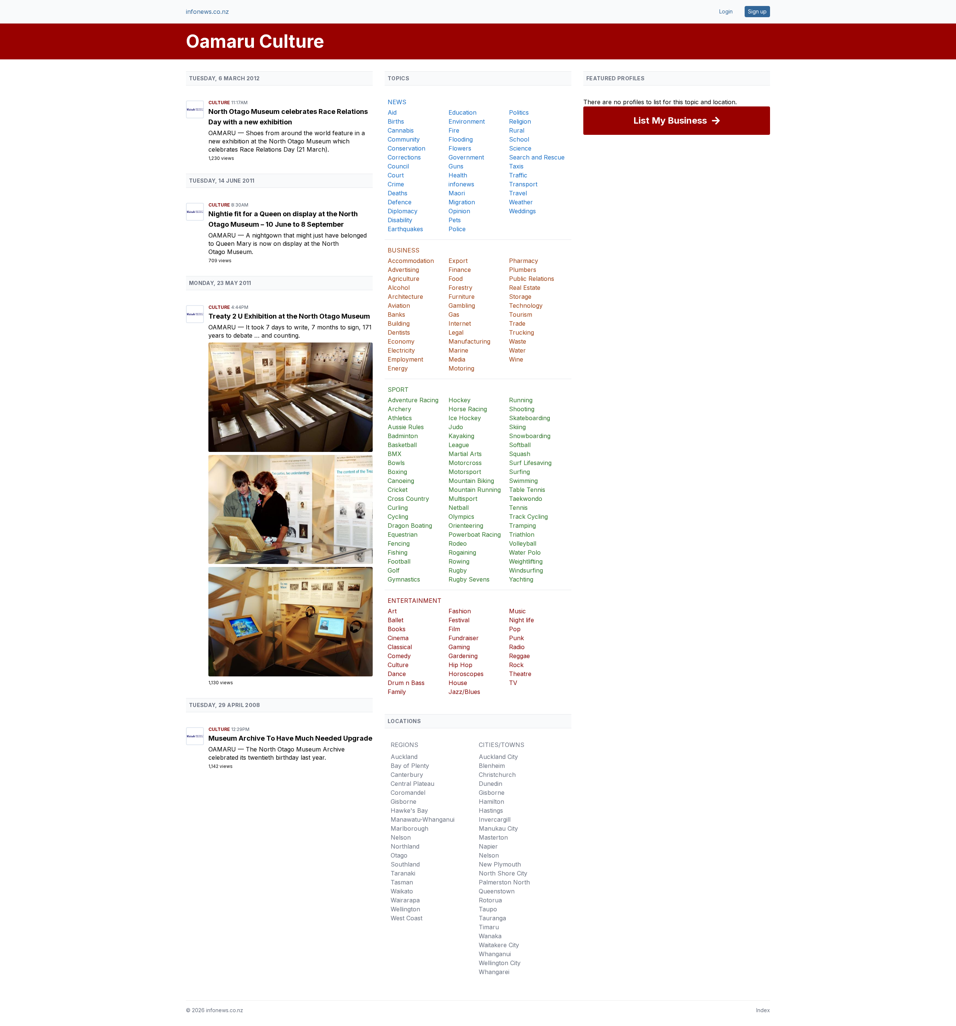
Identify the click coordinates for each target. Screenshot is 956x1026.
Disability (400, 220)
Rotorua (490, 900)
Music (517, 611)
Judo (455, 427)
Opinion (459, 211)
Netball (458, 507)
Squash (519, 454)
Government (466, 157)
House (457, 682)
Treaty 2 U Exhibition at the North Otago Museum (289, 316)
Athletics (400, 418)
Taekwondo (525, 498)
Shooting (521, 409)
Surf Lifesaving (530, 462)
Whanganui (495, 954)
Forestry (460, 287)
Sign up (757, 11)
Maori (456, 193)
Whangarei (494, 972)
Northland (405, 846)
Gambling (461, 305)
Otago (399, 855)
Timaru (489, 927)
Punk (516, 638)
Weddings (522, 211)
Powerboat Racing (474, 534)
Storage (520, 296)
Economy (401, 341)
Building (399, 323)
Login (726, 11)
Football (399, 561)
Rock (516, 665)
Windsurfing (526, 570)
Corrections (404, 157)
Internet (459, 323)
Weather (521, 202)
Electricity (401, 350)
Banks (396, 314)
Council (398, 166)
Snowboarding (529, 436)
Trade (517, 323)
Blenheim (492, 765)
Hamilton (491, 801)
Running (521, 400)
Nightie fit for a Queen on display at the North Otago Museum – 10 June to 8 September (283, 219)
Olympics (461, 516)
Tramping (522, 525)
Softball (520, 445)
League (458, 445)
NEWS (397, 102)
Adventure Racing (413, 400)
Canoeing (401, 480)
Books (397, 629)
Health (457, 175)
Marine (458, 350)
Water (517, 350)
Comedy (399, 656)
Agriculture (403, 278)
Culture (219, 102)
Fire (453, 130)
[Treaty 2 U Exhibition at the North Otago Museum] (290, 397)
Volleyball (522, 543)
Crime (396, 184)
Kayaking (461, 436)
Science (520, 148)
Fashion (459, 611)
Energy (398, 368)
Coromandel (408, 792)
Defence (400, 202)
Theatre (520, 674)
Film (454, 629)
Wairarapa (405, 900)
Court (396, 175)
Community (404, 139)
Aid (392, 112)
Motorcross (465, 462)
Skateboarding (529, 418)
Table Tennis (527, 489)
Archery (399, 409)
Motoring (461, 368)
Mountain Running (474, 489)
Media (456, 359)
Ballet (395, 620)
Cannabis (401, 130)
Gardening (463, 656)
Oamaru (223, 133)
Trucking (521, 332)
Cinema (398, 638)
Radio (517, 647)
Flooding (460, 139)
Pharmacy (523, 260)
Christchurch (497, 774)
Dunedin (490, 783)
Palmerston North (504, 882)
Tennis (518, 507)
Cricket (397, 489)
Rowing (458, 561)
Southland (405, 864)
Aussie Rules (406, 427)
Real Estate (524, 287)
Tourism (520, 314)
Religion (520, 121)
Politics (519, 112)
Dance (397, 674)
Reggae (519, 656)
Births (396, 121)
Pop (515, 629)
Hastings (491, 810)
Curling (398, 507)
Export (458, 260)
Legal (455, 332)
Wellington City (500, 963)
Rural (516, 130)
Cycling (398, 516)
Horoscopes (466, 674)
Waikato (402, 891)
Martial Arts (465, 454)
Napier (488, 846)
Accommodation (411, 260)
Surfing (519, 471)
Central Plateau (412, 783)
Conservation (406, 148)
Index (763, 1010)
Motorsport (464, 471)
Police (457, 229)
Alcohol (399, 287)
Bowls (396, 462)
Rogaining (462, 552)
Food (455, 278)
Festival (458, 620)
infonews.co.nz (207, 11)
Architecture (405, 296)
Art (392, 611)
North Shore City (503, 873)
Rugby (457, 570)
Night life (521, 620)
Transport (523, 184)
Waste (517, 341)
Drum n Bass (406, 682)
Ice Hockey (464, 418)
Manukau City (498, 828)
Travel (518, 193)
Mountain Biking (471, 480)
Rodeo (457, 543)
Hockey (459, 400)
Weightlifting (526, 561)
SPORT (398, 389)
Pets (454, 220)
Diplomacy (403, 211)
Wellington (405, 909)
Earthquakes (405, 229)
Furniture (461, 296)
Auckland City (498, 756)
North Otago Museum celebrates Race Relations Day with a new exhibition (288, 117)
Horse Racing (467, 409)
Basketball (402, 445)
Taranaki (403, 873)
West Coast (406, 918)
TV (513, 682)
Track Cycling (528, 516)
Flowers (459, 148)
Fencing (399, 543)
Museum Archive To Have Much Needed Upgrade (290, 738)
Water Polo (525, 552)
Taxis (516, 166)
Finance (459, 269)
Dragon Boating (410, 525)
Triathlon (521, 534)
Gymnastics (404, 579)
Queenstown (497, 891)
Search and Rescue (537, 157)
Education (462, 112)
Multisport (462, 498)
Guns (455, 166)
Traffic (518, 175)
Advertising (403, 269)
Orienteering (465, 525)
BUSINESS (403, 250)
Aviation (399, 305)
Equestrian (403, 534)
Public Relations (531, 278)
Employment (405, 359)
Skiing (517, 427)
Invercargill (494, 819)
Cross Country (408, 498)
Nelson (401, 837)
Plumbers (522, 269)
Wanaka (490, 936)
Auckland (404, 756)
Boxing (397, 471)
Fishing (397, 552)
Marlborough (409, 828)
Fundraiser (463, 638)
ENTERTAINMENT (414, 600)
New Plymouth (500, 864)
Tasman (402, 882)
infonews (461, 184)
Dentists (399, 332)
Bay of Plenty (410, 765)
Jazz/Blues (464, 691)
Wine (516, 359)
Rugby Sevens (469, 579)
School (519, 139)
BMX (394, 454)
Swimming (523, 480)
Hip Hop (460, 665)
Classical (400, 647)
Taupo (488, 909)
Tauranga (492, 918)
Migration (461, 202)
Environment (466, 121)
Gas (453, 314)
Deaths (397, 193)
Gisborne (403, 801)
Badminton (403, 436)
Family (397, 691)
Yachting (521, 579)
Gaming (459, 647)
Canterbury (407, 774)
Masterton (493, 837)
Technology (526, 305)
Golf (394, 570)
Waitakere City (499, 945)
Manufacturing (469, 341)
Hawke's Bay (409, 810)
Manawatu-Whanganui (422, 819)
